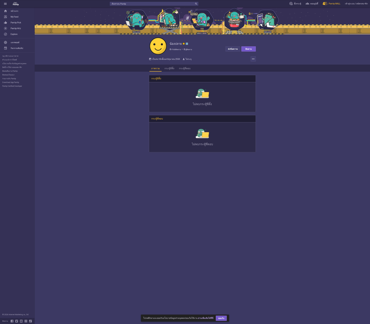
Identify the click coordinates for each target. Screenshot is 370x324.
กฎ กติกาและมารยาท (10, 56)
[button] (5, 3)
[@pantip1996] (30, 321)
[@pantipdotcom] (26, 321)
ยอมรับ (221, 318)
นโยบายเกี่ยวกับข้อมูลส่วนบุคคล (14, 64)
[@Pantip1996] (17, 321)
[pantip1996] (22, 321)
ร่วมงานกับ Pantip (9, 79)
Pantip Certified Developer (12, 86)
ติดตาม (248, 49)
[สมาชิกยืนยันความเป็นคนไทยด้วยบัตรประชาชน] (183, 43)
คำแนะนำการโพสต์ (9, 60)
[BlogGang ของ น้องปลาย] (187, 43)
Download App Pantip (10, 82)
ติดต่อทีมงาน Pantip (9, 71)
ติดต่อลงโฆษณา (8, 75)
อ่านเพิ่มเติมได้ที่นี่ (205, 318)
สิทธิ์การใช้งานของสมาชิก (12, 67)
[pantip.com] (16, 3)
